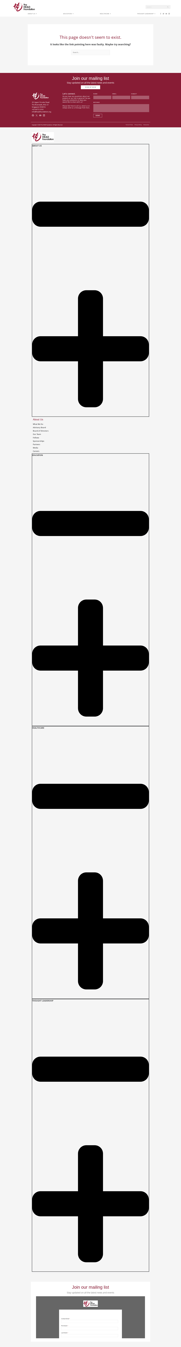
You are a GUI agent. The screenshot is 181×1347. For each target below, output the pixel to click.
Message (96, 102)
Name (95, 94)
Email (114, 94)
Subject (134, 94)
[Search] (168, 7)
